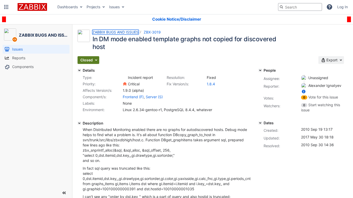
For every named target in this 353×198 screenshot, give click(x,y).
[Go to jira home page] (32, 7)
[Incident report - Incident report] (125, 78)
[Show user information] (304, 91)
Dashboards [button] (67, 7)
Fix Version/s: (178, 84)
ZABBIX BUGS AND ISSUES (116, 32)
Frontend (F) (133, 97)
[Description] (79, 123)
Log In (342, 7)
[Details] (79, 70)
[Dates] (260, 123)
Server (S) (154, 97)
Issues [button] (114, 7)
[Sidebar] (64, 193)
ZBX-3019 (152, 32)
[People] (260, 70)
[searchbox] (300, 7)
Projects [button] (93, 7)
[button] (6, 7)
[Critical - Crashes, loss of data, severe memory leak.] (125, 84)
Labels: (89, 103)
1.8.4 (211, 84)
